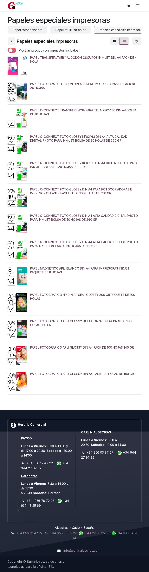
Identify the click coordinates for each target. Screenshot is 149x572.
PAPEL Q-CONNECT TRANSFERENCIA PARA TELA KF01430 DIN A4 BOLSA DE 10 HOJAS (83, 112)
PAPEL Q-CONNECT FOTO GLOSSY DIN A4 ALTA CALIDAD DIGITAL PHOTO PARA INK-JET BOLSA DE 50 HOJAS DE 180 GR (84, 244)
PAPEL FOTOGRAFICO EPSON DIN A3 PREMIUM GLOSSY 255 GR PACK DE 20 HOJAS (83, 86)
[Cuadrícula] (115, 41)
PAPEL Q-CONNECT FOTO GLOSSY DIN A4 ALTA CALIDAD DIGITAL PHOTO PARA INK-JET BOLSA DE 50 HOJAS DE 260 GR (84, 217)
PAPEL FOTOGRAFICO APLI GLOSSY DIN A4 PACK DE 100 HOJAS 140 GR (82, 347)
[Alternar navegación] (137, 6)
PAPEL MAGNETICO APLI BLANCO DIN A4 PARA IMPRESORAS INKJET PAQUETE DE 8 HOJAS (80, 270)
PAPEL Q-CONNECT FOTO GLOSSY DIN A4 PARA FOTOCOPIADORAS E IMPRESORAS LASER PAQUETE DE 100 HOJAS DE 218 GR (81, 191)
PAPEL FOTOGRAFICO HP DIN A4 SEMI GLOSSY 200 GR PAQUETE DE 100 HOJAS (82, 296)
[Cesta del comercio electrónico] (128, 5)
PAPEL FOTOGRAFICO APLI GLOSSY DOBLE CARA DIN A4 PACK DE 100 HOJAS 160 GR (81, 323)
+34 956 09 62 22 (63, 533)
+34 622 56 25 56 (96, 533)
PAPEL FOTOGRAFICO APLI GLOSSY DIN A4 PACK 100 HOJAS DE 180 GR (82, 374)
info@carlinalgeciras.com (81, 550)
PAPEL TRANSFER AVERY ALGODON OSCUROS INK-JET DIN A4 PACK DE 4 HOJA (83, 59)
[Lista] (124, 41)
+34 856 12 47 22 (29, 533)
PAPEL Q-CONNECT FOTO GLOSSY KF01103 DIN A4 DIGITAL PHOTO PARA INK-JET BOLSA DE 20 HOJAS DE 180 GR (84, 165)
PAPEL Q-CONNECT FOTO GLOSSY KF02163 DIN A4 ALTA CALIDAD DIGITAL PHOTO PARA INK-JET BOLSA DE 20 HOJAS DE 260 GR (78, 138)
